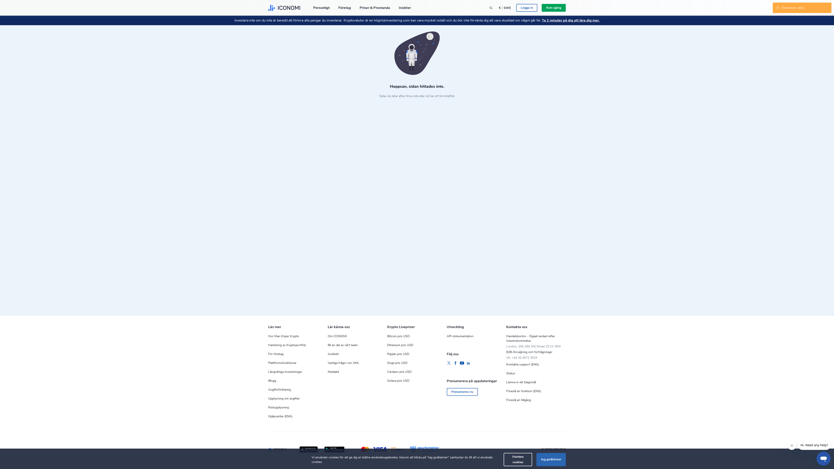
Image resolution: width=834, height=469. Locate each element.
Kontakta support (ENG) (522, 364)
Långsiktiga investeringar (285, 372)
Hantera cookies (518, 459)
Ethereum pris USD (400, 345)
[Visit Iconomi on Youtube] (462, 363)
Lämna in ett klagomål (521, 382)
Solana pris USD (398, 381)
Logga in (527, 8)
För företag (275, 354)
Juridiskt (333, 354)
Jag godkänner (551, 459)
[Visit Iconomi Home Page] (284, 7)
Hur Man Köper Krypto (283, 336)
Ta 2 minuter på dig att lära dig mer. (571, 20)
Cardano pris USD (399, 372)
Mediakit (333, 372)
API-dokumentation (460, 336)
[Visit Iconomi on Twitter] (449, 363)
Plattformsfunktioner (282, 363)
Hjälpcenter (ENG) (280, 416)
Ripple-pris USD (398, 354)
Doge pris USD (397, 363)
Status (510, 373)
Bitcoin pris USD (398, 336)
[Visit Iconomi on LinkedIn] (468, 363)
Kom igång (553, 8)
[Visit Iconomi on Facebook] (455, 363)
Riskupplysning (278, 407)
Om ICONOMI (337, 336)
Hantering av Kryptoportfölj (287, 345)
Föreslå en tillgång (518, 400)
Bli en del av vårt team (343, 345)
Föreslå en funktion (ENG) (523, 391)
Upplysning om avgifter (284, 398)
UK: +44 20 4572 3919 (521, 358)
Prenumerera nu (462, 392)
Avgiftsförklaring (279, 390)
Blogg (272, 381)
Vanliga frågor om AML (343, 363)
